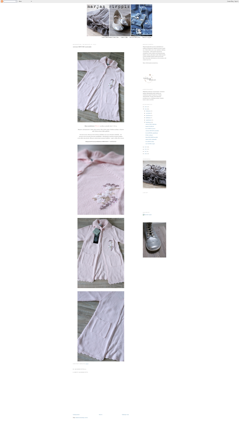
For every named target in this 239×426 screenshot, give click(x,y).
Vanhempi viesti (125, 414)
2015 (146, 106)
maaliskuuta (148, 120)
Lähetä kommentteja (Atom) (82, 417)
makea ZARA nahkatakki (151, 139)
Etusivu (100, 414)
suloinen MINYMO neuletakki (152, 130)
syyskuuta (148, 113)
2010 (146, 153)
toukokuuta (148, 115)
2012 (146, 149)
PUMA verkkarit (149, 135)
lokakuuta (148, 111)
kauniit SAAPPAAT (150, 126)
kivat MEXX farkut (150, 141)
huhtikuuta (148, 117)
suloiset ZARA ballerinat (151, 124)
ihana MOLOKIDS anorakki (152, 137)
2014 (146, 109)
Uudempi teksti (76, 414)
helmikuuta (148, 122)
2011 (146, 151)
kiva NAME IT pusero (150, 128)
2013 (146, 147)
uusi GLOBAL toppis (150, 143)
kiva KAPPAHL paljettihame (152, 133)
